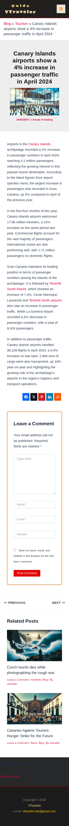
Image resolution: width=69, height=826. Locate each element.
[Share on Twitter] (33, 397)
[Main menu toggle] (61, 9)
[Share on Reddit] (57, 397)
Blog (7, 24)
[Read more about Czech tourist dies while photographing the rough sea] (34, 645)
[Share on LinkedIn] (49, 397)
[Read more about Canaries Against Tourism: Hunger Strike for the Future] (34, 708)
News (34, 742)
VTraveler (34, 805)
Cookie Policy (10, 776)
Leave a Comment (18, 679)
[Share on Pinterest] (41, 397)
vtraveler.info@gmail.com (39, 811)
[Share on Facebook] (25, 397)
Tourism (21, 24)
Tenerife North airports (45, 300)
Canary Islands (39, 144)
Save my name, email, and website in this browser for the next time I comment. (34, 556)
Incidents (36, 679)
